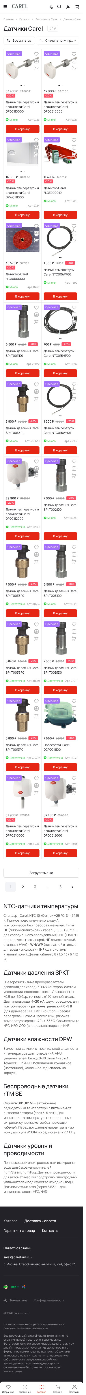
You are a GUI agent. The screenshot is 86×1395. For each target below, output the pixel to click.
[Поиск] (59, 6)
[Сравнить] (36, 61)
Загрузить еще (41, 872)
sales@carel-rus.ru (17, 1257)
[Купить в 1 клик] (36, 68)
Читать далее (13, 1371)
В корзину (22, 129)
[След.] (72, 887)
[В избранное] (36, 54)
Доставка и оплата (40, 1220)
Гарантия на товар (19, 1230)
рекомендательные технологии (26, 1328)
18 (60, 886)
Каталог (10, 1220)
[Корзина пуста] (77, 6)
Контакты (50, 1230)
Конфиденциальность (49, 1300)
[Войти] (68, 6)
